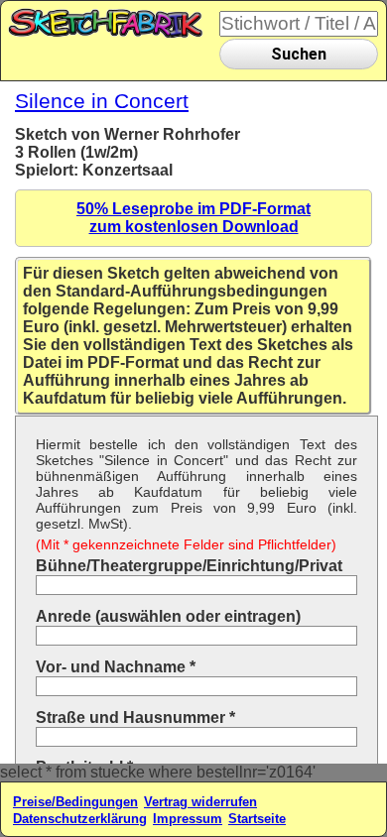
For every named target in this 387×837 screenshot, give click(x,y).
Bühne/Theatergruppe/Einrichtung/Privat (189, 565)
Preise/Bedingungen (75, 801)
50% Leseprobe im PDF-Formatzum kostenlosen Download (193, 217)
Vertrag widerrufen (200, 801)
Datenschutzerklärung (80, 818)
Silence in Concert (102, 100)
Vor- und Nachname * (115, 666)
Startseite (257, 818)
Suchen (298, 54)
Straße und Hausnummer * (135, 717)
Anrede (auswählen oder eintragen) (168, 616)
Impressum (187, 818)
